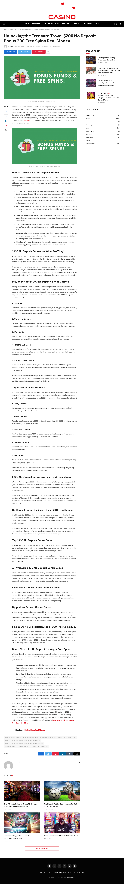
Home (27, 24)
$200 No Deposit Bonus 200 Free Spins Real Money (21, 737)
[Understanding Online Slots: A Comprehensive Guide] (22, 822)
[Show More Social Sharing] (48, 52)
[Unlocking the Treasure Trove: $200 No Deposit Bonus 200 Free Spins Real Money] (42, 98)
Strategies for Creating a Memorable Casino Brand (107, 59)
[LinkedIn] (6, 121)
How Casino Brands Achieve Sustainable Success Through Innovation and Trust (109, 70)
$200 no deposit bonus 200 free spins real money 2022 (58, 737)
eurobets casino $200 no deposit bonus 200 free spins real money (26, 746)
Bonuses (88, 24)
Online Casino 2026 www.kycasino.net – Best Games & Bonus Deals (107, 83)
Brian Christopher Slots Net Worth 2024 (61, 836)
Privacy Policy (46, 872)
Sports (88, 140)
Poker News (89, 137)
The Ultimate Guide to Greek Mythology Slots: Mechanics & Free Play (20, 805)
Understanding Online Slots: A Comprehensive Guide (16, 837)
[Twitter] (6, 116)
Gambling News (52, 24)
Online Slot (89, 134)
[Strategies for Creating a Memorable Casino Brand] (91, 60)
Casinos (65, 24)
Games (76, 24)
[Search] (120, 24)
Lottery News (90, 131)
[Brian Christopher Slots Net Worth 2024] (62, 822)
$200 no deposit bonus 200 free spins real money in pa (22, 740)
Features (36, 24)
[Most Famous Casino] (62, 10)
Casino (88, 119)
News (97, 24)
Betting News (90, 115)
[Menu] (4, 24)
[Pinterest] (6, 125)
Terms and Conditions (63, 872)
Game (88, 128)
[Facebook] (6, 112)
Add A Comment (42, 848)
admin (11, 46)
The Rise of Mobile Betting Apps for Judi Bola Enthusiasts (60, 805)
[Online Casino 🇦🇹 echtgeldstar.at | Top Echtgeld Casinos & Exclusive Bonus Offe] (91, 95)
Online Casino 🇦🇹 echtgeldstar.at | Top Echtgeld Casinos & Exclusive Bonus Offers (108, 96)
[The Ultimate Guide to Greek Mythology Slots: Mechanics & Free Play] (22, 791)
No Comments (47, 46)
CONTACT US (79, 872)
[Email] (6, 129)
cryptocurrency (91, 122)
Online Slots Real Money (34, 730)
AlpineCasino (70, 877)
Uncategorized (90, 143)
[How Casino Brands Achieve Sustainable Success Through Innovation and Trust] (91, 70)
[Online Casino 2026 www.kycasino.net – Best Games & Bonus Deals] (91, 83)
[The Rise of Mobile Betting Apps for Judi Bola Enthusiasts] (62, 791)
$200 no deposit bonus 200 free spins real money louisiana (24, 743)
